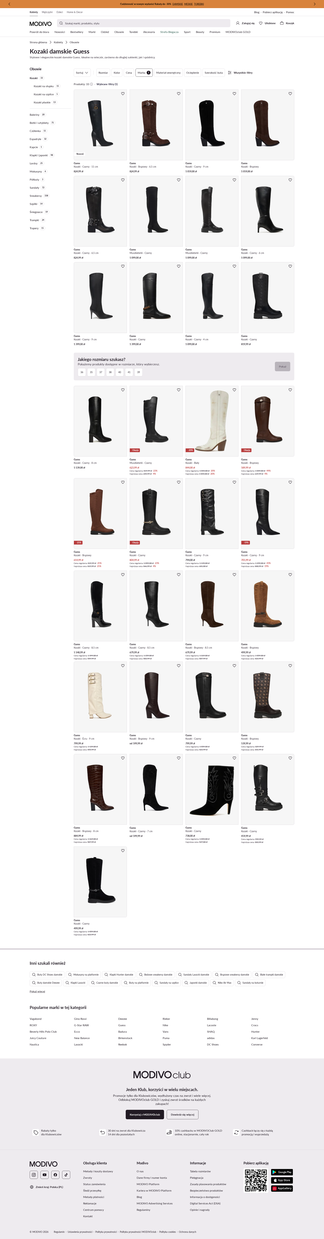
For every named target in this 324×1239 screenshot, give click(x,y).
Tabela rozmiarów (215, 1171)
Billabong (212, 1018)
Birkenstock (125, 1038)
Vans (165, 1031)
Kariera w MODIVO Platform (162, 1190)
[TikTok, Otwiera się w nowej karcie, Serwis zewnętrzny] (66, 1175)
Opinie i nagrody (215, 1209)
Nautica (34, 1044)
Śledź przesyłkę (108, 1190)
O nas (156, 1171)
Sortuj (79, 72)
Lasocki (78, 1044)
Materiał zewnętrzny (168, 72)
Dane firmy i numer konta (162, 1177)
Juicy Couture (38, 1038)
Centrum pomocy (108, 1209)
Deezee (122, 1018)
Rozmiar (103, 72)
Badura (122, 1031)
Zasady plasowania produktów (215, 1184)
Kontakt (104, 1216)
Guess (122, 1025)
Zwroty (103, 1177)
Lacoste (211, 1025)
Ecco (77, 1031)
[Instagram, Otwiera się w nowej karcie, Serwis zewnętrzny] (34, 1175)
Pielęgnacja (212, 1177)
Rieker (166, 1018)
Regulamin (59, 1231)
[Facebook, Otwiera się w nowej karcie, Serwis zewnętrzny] (55, 1175)
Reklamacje (105, 1203)
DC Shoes (213, 1044)
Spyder (167, 1044)
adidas (211, 1038)
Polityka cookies (167, 1231)
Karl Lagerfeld (259, 1038)
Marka (143, 72)
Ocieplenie (192, 72)
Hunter (255, 1031)
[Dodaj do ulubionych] (123, 94)
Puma (166, 1038)
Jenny (254, 1018)
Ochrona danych (187, 1231)
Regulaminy (159, 1209)
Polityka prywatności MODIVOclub (138, 1231)
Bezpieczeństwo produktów (215, 1190)
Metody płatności (108, 1196)
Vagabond (36, 1018)
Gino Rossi (80, 1018)
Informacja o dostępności (215, 1196)
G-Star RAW (81, 1025)
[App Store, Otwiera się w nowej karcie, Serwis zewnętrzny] (282, 1180)
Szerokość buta (214, 72)
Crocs (254, 1025)
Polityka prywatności (106, 1231)
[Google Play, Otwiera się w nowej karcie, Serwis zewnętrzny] (282, 1172)
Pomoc (290, 12)
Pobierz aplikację (274, 12)
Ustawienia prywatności (80, 1231)
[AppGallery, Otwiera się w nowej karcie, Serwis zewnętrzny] (282, 1188)
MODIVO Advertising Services (162, 1203)
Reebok (122, 1044)
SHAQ (211, 1031)
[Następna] (314, 4)
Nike (165, 1025)
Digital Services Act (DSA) (215, 1203)
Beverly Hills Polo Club (43, 1031)
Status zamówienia (108, 1184)
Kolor (117, 72)
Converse (256, 1044)
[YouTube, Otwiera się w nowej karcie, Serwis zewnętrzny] (44, 1175)
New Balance (82, 1038)
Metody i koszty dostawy (108, 1171)
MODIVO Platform (162, 1184)
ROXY (33, 1025)
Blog (258, 12)
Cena (129, 72)
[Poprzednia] (9, 4)
